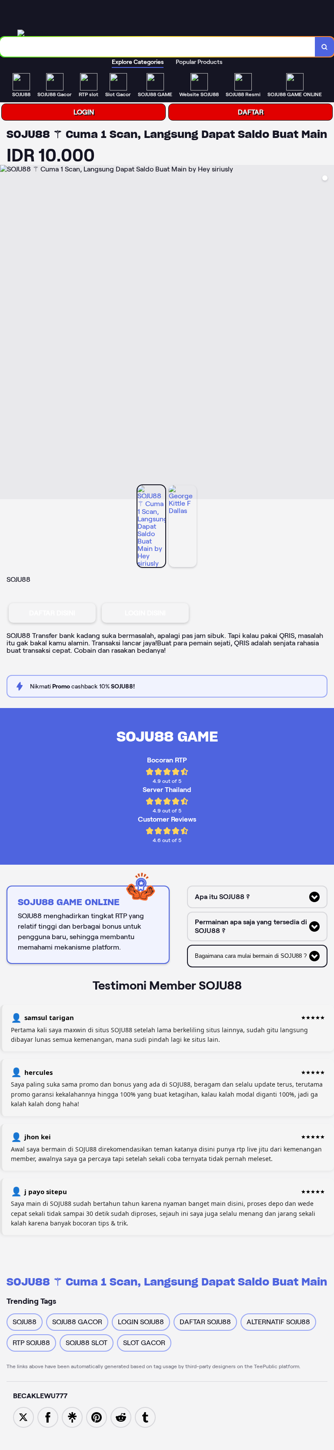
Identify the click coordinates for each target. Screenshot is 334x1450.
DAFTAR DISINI (52, 613)
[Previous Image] (7, 333)
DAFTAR (251, 112)
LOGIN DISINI (145, 613)
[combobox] (157, 47)
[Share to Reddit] (120, 1416)
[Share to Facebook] (47, 1416)
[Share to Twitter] (23, 1416)
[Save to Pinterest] (96, 1416)
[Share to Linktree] (72, 1416)
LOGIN (83, 112)
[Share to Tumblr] (145, 1416)
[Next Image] (327, 333)
